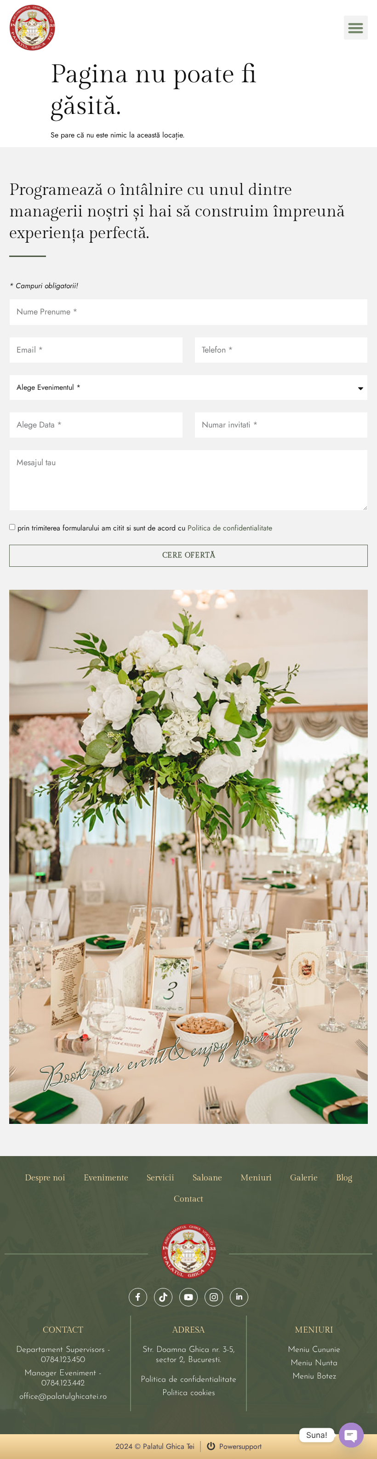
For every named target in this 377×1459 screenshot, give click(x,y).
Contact (188, 1199)
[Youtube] (188, 1297)
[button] (356, 28)
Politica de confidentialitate (230, 528)
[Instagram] (214, 1297)
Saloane (207, 1178)
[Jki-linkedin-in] (239, 1297)
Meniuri (256, 1178)
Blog (344, 1178)
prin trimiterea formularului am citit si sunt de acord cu (144, 528)
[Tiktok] (163, 1297)
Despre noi (45, 1178)
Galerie (304, 1178)
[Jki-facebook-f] (138, 1297)
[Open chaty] (351, 1435)
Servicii (160, 1178)
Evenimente (106, 1178)
